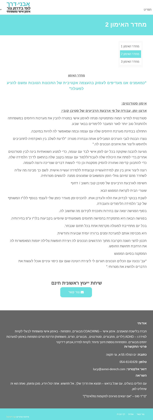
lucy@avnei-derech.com (109, 369)
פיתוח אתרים (22, 417)
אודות (131, 414)
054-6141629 (129, 361)
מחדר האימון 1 (130, 46)
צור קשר (74, 292)
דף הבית (121, 414)
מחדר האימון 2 (130, 54)
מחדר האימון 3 (130, 61)
